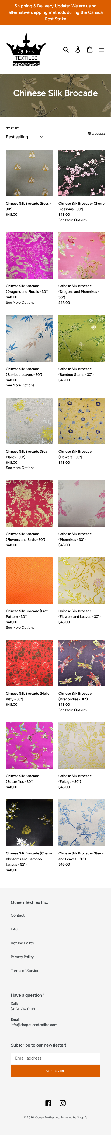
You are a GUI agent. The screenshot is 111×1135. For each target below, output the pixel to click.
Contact (18, 915)
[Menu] (101, 49)
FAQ (14, 929)
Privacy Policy (22, 957)
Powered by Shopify (74, 1117)
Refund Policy (22, 943)
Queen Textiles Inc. (47, 1117)
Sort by (12, 128)
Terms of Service (25, 970)
